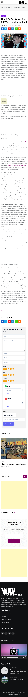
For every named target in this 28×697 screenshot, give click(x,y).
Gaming (3, 461)
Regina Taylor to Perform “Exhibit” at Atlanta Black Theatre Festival (18, 671)
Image (4, 411)
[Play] (2, 657)
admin (3, 25)
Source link (3, 311)
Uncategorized (13, 677)
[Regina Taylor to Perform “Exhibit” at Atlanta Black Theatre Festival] (4, 670)
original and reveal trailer (16, 165)
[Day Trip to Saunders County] (4, 680)
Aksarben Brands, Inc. (14, 694)
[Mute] (23, 657)
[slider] (12, 657)
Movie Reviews (13, 667)
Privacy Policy (5, 622)
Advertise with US (6, 619)
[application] (14, 651)
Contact (4, 616)
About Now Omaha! (7, 614)
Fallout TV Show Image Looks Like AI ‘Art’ (14, 464)
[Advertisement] (14, 495)
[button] (23, 434)
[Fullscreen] (25, 657)
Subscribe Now (14, 541)
